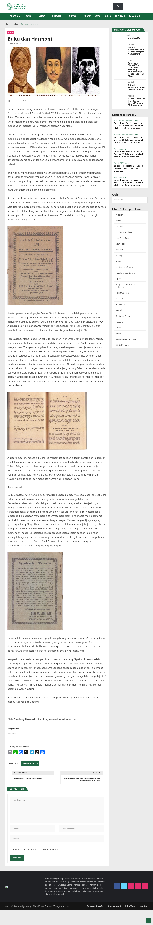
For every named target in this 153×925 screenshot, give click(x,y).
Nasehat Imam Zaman (125, 273)
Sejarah (119, 310)
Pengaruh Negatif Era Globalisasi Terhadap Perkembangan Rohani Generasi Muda (136, 69)
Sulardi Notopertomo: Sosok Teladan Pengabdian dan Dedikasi (128, 168)
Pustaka (119, 298)
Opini (130, 60)
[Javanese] (144, 4)
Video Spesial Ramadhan (126, 339)
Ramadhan (134, 16)
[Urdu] (140, 4)
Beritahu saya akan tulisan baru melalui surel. (36, 849)
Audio (108, 16)
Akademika (121, 215)
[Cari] (117, 6)
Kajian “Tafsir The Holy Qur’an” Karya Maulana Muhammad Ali (136, 102)
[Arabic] (132, 4)
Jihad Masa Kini (133, 38)
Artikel (42, 16)
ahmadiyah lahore (30, 763)
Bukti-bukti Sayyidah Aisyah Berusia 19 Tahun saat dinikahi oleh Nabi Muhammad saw (129, 125)
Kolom (11, 32)
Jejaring (144, 906)
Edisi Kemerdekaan (124, 232)
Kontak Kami (114, 906)
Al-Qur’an (120, 16)
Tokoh (118, 327)
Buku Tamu (130, 906)
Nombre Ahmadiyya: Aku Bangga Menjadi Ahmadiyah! (136, 50)
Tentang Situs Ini (95, 906)
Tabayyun (120, 322)
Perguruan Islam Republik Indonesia (127, 285)
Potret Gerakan (122, 293)
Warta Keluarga (122, 345)
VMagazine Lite (61, 906)
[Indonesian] (128, 4)
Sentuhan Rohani (123, 316)
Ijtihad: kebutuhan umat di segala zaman (136, 87)
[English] (136, 4)
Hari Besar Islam (123, 238)
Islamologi (120, 244)
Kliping (119, 255)
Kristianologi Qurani (124, 267)
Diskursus (120, 226)
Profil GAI (15, 16)
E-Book (87, 16)
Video (98, 16)
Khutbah (73, 16)
